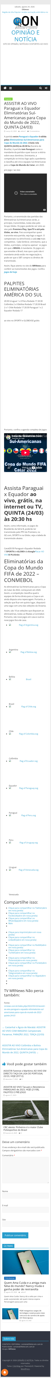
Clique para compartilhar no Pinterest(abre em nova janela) (22, 959)
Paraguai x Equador (28, 136)
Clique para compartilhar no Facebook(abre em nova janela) (23, 914)
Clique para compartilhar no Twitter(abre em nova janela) (27, 909)
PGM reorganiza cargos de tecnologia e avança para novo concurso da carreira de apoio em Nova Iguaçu (32, 1314)
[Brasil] (27, 690)
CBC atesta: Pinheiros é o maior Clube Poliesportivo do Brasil (23, 1128)
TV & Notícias (9, 1278)
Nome (5, 1191)
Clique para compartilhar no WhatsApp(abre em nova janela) (23, 919)
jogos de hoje (10, 272)
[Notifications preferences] (4, 1372)
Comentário (8, 1155)
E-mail (5, 1205)
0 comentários (34, 131)
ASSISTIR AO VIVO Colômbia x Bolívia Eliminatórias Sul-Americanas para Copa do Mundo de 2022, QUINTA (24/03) (24, 1049)
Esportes (8, 99)
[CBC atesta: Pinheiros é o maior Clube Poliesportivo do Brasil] (25, 1102)
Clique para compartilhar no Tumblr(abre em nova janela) (21, 951)
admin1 (23, 131)
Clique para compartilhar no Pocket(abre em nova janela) (27, 964)
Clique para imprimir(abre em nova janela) (24, 933)
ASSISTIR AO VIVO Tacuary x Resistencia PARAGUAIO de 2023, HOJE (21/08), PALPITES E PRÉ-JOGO (24, 1089)
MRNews (12, 1349)
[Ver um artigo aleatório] (46, 88)
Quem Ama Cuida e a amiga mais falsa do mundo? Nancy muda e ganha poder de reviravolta (25, 1286)
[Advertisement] (25, 67)
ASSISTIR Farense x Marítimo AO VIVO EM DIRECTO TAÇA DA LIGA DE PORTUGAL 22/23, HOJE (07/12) (24, 1073)
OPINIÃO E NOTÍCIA (25, 35)
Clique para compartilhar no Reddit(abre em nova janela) (27, 946)
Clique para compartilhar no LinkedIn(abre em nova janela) (22, 938)
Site (4, 1219)
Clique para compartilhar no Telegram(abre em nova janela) (22, 972)
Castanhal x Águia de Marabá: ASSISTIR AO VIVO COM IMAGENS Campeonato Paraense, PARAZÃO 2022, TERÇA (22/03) (23, 1031)
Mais (10, 923)
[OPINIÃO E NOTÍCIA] (5, 88)
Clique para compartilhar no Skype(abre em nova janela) (27, 977)
